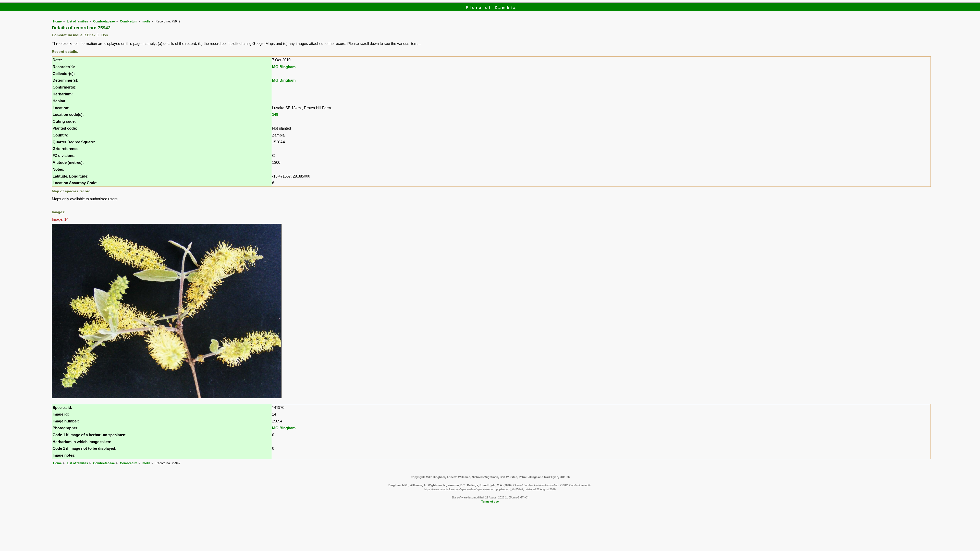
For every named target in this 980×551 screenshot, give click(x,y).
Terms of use (490, 501)
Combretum (128, 21)
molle (146, 21)
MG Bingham (284, 67)
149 (275, 114)
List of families (77, 21)
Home (57, 21)
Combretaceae (104, 21)
